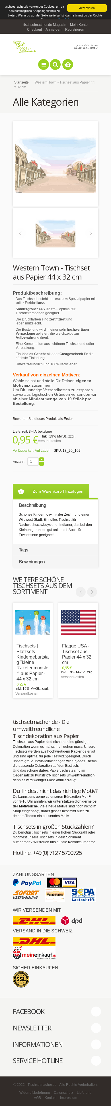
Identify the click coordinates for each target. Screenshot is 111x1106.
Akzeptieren (87, 8)
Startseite (21, 82)
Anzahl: (18, 462)
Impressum (68, 1098)
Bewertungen (32, 561)
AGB (37, 1098)
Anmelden (53, 30)
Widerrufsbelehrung (34, 1093)
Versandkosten (49, 441)
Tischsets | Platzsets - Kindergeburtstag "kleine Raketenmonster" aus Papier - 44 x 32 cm (33, 662)
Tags (23, 549)
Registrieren (74, 30)
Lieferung (84, 1093)
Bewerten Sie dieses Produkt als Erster (43, 419)
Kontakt (50, 1098)
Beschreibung (32, 505)
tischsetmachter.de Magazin (44, 25)
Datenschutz (63, 1093)
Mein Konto (79, 25)
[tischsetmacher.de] (55, 46)
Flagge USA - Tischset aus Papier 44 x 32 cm (76, 654)
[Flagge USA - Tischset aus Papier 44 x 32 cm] (78, 622)
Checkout (34, 30)
